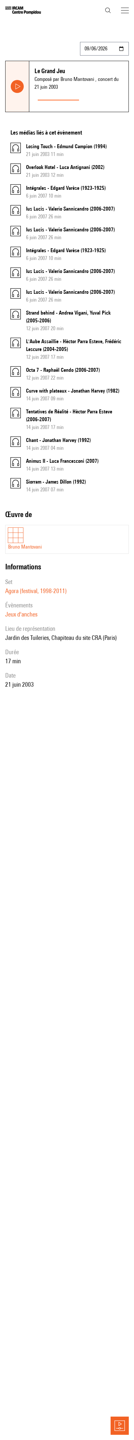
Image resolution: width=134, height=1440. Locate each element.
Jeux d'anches (21, 614)
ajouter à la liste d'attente (105, 99)
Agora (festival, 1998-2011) (36, 590)
